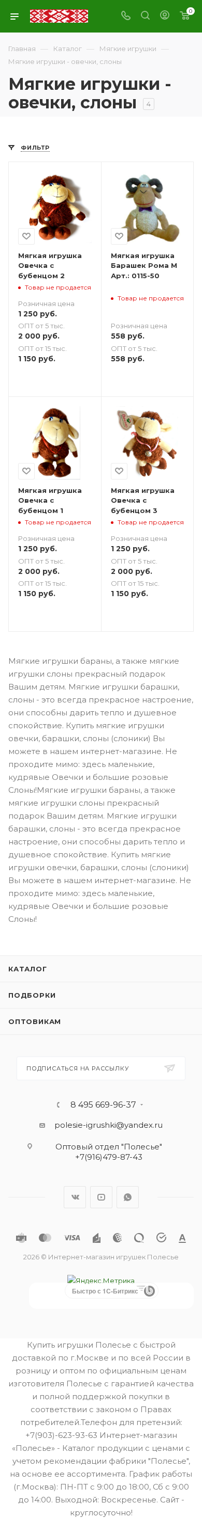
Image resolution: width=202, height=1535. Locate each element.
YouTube (101, 1197)
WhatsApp (128, 1197)
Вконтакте (75, 1197)
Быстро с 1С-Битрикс (105, 1291)
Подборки (31, 995)
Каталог (27, 969)
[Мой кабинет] (164, 16)
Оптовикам (34, 1021)
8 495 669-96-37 (103, 1105)
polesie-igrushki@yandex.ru (108, 1125)
